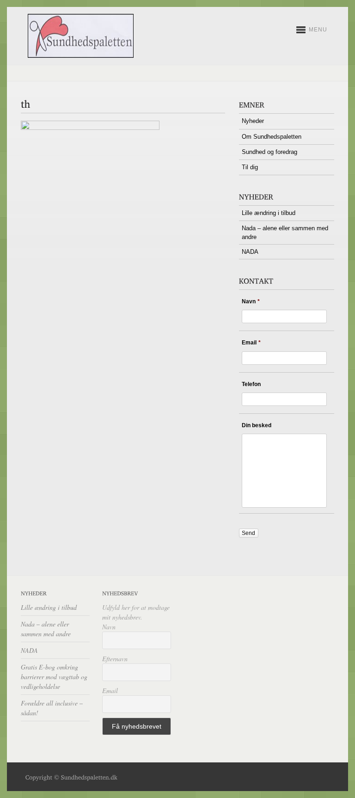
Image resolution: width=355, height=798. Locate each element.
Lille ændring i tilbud (268, 212)
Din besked (256, 425)
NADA (250, 251)
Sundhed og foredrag (269, 151)
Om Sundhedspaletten (271, 136)
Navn (251, 301)
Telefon (251, 384)
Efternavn (115, 658)
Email (251, 342)
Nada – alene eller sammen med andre (285, 232)
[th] (90, 128)
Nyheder (253, 120)
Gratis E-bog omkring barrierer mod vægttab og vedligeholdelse (54, 677)
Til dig (250, 167)
